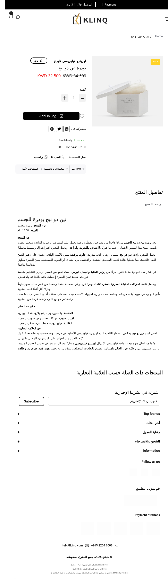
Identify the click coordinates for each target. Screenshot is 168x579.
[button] (76, 116)
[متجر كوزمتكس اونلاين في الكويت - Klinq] (84, 19)
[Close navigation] (4, 4)
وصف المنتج (148, 204)
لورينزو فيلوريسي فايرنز (64, 61)
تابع (31, 61)
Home (154, 36)
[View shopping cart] (6, 16)
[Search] (11, 17)
